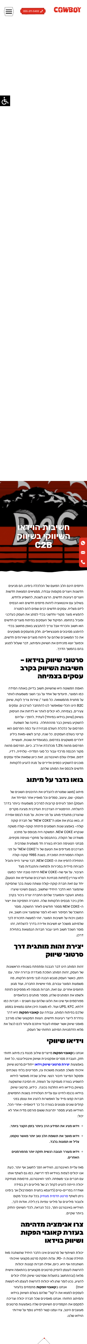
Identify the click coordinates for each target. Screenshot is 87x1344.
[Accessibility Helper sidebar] (5, 101)
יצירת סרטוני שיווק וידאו (52, 1064)
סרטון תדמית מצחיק (54, 1196)
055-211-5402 (31, 11)
